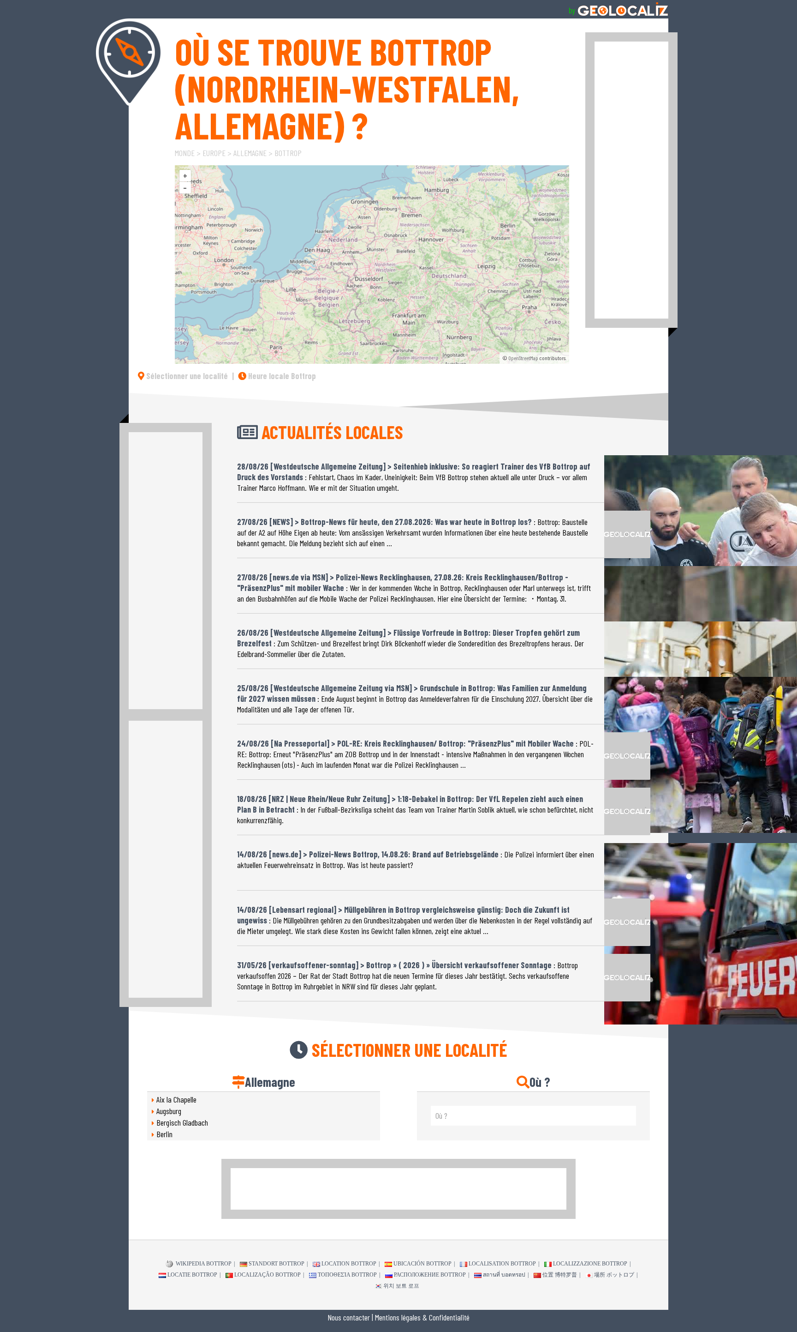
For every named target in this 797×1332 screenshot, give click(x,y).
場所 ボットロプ (614, 1275)
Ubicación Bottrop (422, 1263)
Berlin (164, 1134)
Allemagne (250, 153)
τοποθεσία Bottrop (347, 1275)
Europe (214, 153)
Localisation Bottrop (502, 1263)
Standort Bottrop (276, 1263)
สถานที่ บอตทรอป (504, 1275)
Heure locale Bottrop (281, 376)
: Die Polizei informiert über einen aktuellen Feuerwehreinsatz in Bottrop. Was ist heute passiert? (415, 859)
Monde (185, 153)
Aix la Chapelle (176, 1099)
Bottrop (288, 153)
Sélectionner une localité (186, 376)
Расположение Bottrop (430, 1275)
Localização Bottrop (267, 1275)
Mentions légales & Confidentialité (422, 1317)
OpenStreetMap (523, 358)
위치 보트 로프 (401, 1286)
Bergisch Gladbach (182, 1122)
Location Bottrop (348, 1263)
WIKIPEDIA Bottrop (203, 1263)
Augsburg (168, 1111)
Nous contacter (348, 1317)
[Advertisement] (631, 180)
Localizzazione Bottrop (590, 1263)
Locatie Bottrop (192, 1275)
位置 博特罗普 (559, 1275)
